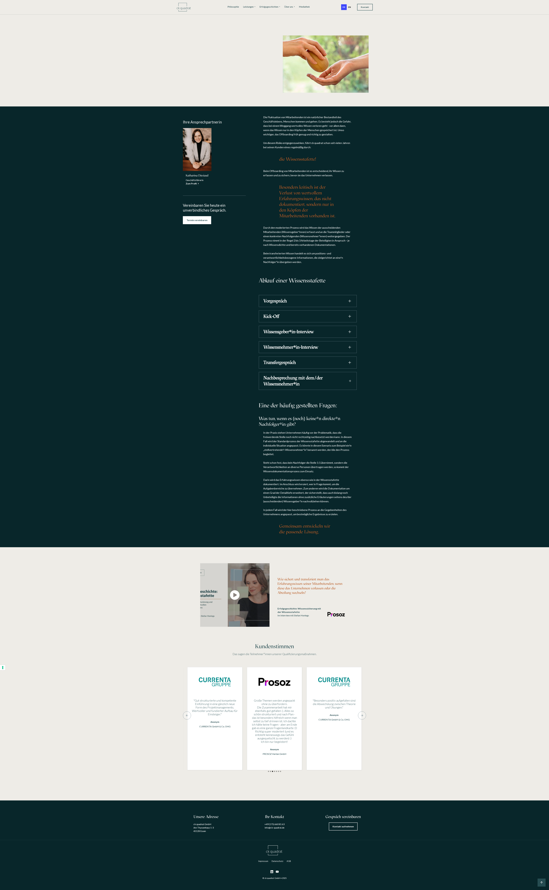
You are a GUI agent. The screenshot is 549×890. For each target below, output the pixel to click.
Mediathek (304, 6)
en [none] (349, 7)
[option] (349, 7)
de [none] (344, 7)
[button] (249, 6)
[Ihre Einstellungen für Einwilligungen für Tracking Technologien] (2, 667)
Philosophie (233, 6)
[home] (184, 7)
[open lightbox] (234, 595)
